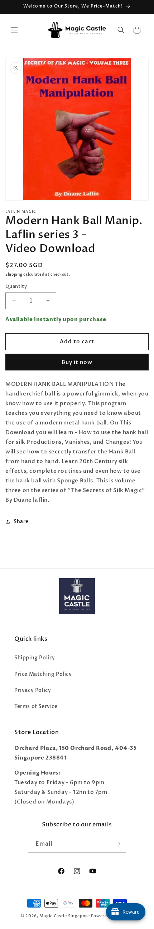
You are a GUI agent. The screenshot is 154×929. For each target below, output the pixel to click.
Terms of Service (36, 706)
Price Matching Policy (43, 674)
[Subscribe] (118, 844)
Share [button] (21, 521)
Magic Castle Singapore (64, 916)
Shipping (14, 274)
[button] (14, 30)
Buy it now (77, 362)
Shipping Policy (34, 657)
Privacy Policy (32, 690)
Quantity (16, 286)
